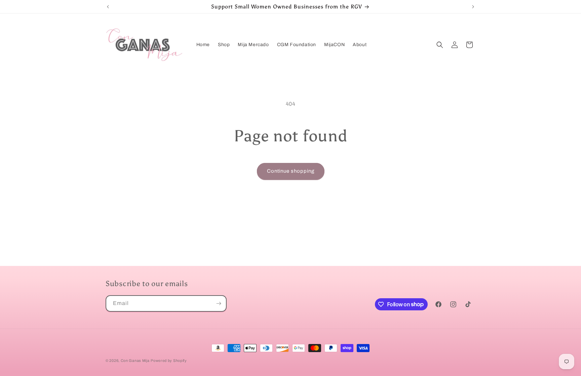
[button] (439, 44)
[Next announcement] (473, 6)
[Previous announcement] (108, 6)
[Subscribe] (218, 303)
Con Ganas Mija (135, 360)
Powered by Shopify (169, 360)
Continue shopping (290, 171)
